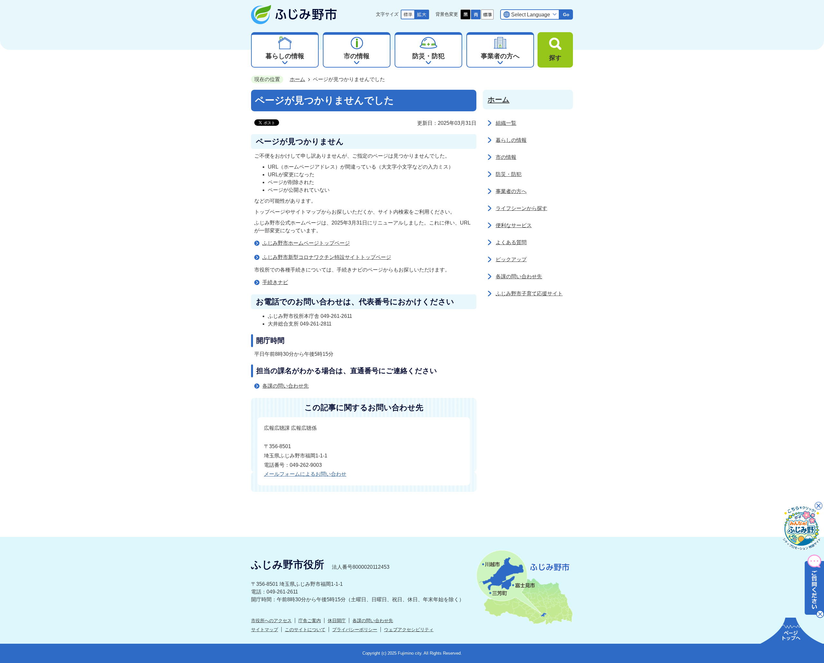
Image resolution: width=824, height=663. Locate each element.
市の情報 (506, 157)
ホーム (297, 79)
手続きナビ (275, 282)
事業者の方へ (511, 191)
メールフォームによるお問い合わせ (305, 474)
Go (566, 14)
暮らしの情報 (511, 140)
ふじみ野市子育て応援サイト (529, 293)
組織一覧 (506, 123)
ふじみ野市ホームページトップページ (306, 243)
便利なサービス (514, 225)
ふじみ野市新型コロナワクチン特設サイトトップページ (326, 257)
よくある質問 (511, 242)
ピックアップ (511, 259)
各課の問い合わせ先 (285, 386)
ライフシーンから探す (521, 208)
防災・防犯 (508, 174)
